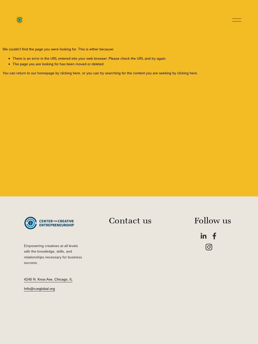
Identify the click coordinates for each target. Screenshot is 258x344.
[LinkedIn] (203, 235)
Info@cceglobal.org (39, 288)
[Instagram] (208, 247)
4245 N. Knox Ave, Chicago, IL (48, 279)
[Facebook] (214, 235)
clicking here (70, 73)
